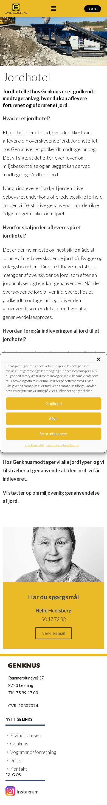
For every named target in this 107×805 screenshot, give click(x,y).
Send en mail (53, 633)
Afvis (53, 418)
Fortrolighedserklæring (62, 445)
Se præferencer (53, 433)
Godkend (54, 403)
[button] (98, 359)
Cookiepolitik (34, 445)
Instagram (27, 792)
